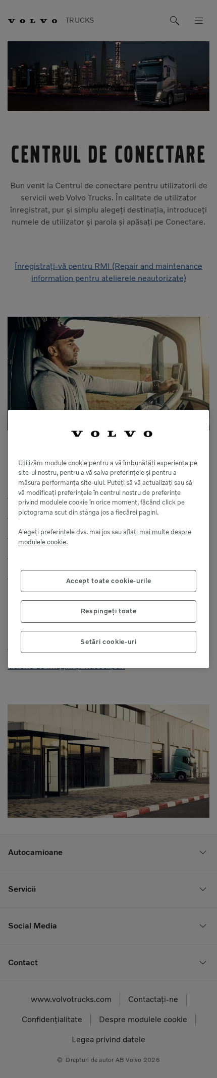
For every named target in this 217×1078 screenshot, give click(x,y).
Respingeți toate (109, 611)
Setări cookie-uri (108, 641)
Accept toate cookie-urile (108, 581)
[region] (108, 539)
